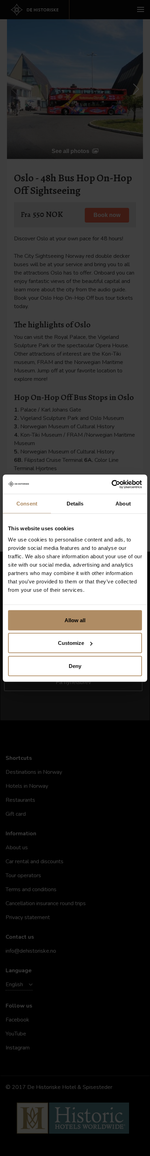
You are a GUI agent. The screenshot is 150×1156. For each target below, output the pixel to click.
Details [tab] (75, 504)
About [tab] (123, 504)
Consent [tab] (26, 504)
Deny (75, 666)
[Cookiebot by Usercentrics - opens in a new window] (111, 484)
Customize (71, 643)
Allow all (75, 620)
